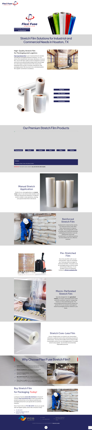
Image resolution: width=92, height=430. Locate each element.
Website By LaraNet (56, 423)
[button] (46, 427)
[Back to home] (10, 3)
